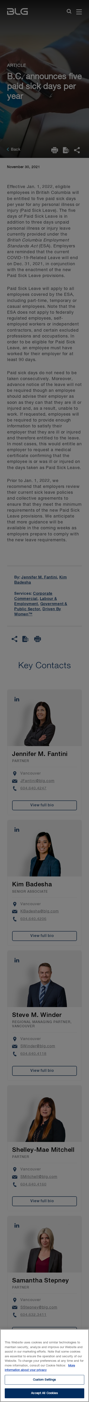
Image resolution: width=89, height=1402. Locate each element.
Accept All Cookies (44, 1393)
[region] (44, 1365)
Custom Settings (44, 1379)
